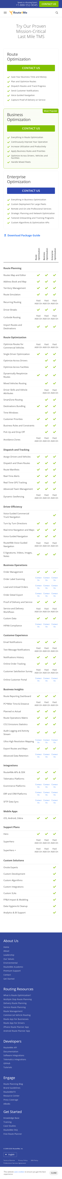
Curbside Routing (11, 317)
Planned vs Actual (12, 711)
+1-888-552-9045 (26, 5)
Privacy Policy (23, 1160)
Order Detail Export (13, 594)
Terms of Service (9, 1160)
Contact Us (38, 579)
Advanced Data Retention (15, 755)
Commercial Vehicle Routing (17, 1015)
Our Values (8, 959)
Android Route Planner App (16, 1030)
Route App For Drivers (14, 1023)
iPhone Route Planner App (16, 1027)
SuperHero (8, 841)
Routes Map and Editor (14, 275)
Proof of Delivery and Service (17, 602)
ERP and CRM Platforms (15, 793)
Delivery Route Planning (15, 1003)
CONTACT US (49, 4)
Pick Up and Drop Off (14, 432)
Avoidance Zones (11, 439)
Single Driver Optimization (16, 354)
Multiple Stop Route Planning (17, 999)
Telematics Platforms (13, 778)
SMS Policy (34, 1160)
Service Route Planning (14, 1007)
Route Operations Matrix (15, 717)
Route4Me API (10, 1047)
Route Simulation (11, 294)
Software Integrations (13, 1055)
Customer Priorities (13, 419)
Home (6, 947)
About (6, 951)
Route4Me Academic (13, 966)
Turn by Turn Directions (15, 523)
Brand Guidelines (11, 1087)
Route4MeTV (9, 1091)
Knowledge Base (11, 1118)
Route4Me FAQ (10, 1129)
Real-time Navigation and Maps (18, 529)
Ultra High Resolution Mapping (18, 741)
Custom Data (9, 618)
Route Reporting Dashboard (17, 696)
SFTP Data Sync (11, 801)
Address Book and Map (14, 281)
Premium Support (12, 970)
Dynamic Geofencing (13, 496)
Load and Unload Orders (15, 586)
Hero (5, 833)
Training (7, 1122)
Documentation (10, 1051)
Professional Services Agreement (14, 1163)
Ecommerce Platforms (14, 785)
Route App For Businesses (16, 1019)
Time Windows (10, 412)
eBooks (6, 1103)
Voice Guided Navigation (15, 536)
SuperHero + (9, 850)
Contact (7, 974)
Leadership (8, 955)
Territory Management (14, 288)
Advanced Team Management (18, 488)
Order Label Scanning (14, 579)
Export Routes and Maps (15, 748)
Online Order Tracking (14, 663)
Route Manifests (11, 469)
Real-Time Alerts (11, 476)
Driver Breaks (10, 309)
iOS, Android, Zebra (13, 818)
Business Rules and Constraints (18, 425)
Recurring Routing (12, 302)
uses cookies (19, 1172)
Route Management (12, 1011)
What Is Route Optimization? (17, 995)
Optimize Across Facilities (16, 366)
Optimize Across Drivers (15, 360)
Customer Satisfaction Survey (17, 671)
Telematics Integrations (14, 1059)
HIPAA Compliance (12, 625)
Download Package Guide (23, 235)
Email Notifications (12, 642)
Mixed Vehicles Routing (14, 383)
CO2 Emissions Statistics (15, 724)
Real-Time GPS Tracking (15, 482)
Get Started (8, 978)
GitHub (6, 1063)
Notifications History (13, 657)
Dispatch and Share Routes (16, 463)
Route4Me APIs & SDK (14, 772)
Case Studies (9, 1125)
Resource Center (11, 1095)
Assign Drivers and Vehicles (17, 456)
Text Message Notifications (16, 649)
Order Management (13, 571)
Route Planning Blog (13, 1084)
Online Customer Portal (15, 679)
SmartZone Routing (13, 399)
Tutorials (7, 1067)
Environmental (10, 962)
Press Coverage (10, 1099)
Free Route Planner (12, 1134)
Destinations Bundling (14, 406)
